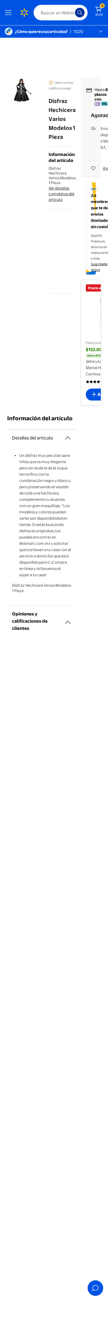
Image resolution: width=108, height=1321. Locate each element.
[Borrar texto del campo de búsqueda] (72, 12)
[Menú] (9, 12)
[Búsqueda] (80, 12)
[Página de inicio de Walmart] (24, 12)
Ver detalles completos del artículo (61, 194)
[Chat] (95, 1288)
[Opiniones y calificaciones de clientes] (67, 620)
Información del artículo (40, 418)
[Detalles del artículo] (67, 438)
